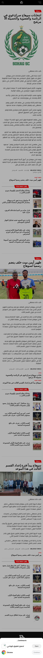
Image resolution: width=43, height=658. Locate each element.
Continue (37, 652)
